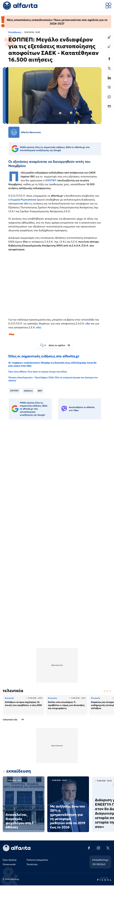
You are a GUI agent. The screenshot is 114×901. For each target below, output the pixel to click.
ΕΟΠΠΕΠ (50, 180)
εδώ (87, 323)
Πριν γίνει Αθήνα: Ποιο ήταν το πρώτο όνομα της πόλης (37, 371)
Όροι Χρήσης (10, 859)
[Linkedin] (109, 78)
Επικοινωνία (9, 864)
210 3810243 (98, 864)
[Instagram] (98, 848)
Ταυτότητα (32, 864)
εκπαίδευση (18, 771)
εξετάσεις (28, 390)
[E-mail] (109, 106)
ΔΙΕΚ (40, 390)
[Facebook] (109, 59)
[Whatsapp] (109, 97)
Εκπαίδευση (14, 32)
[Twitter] (109, 68)
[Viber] (109, 87)
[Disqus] (57, 464)
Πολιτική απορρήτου (37, 859)
